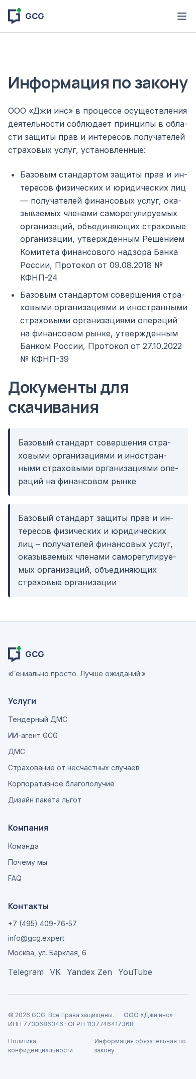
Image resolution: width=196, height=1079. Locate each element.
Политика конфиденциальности (40, 1045)
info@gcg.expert (36, 938)
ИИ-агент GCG (33, 735)
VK (55, 972)
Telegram (26, 972)
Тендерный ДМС (37, 719)
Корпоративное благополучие (61, 783)
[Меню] (182, 16)
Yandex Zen (89, 972)
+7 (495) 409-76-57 (42, 923)
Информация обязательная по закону (140, 1045)
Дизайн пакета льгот (44, 799)
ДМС (16, 751)
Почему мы (27, 862)
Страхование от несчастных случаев (74, 767)
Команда (23, 846)
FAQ (15, 878)
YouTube (135, 972)
